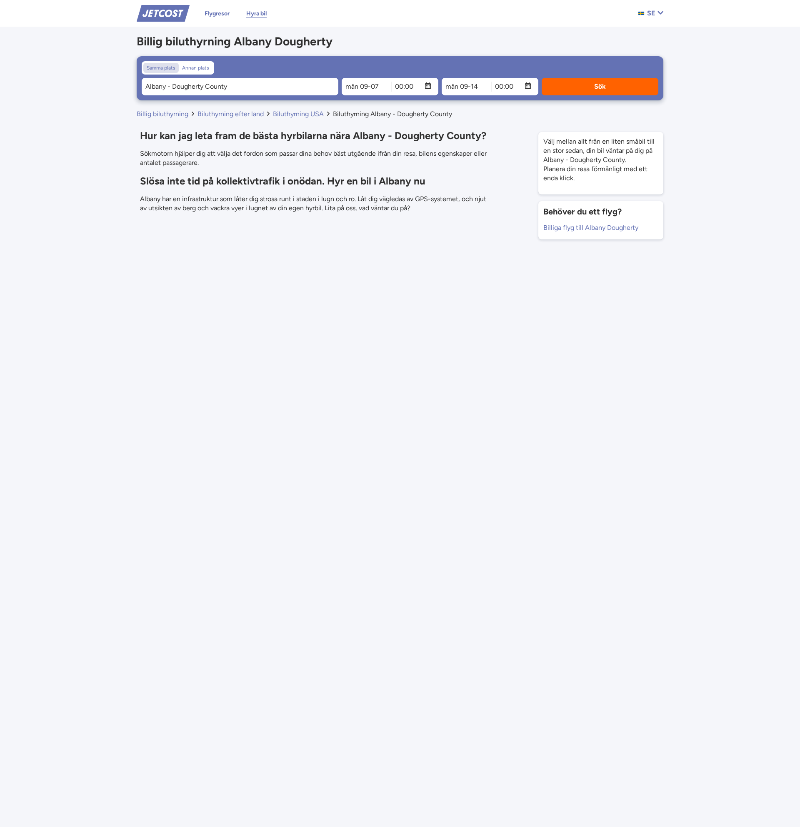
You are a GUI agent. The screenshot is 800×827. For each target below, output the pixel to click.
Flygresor (217, 13)
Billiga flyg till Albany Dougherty (590, 228)
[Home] (163, 13)
